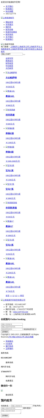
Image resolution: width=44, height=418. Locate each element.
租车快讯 (9, 34)
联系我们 (9, 9)
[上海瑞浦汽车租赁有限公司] (13, 300)
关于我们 (9, 6)
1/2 (16, 296)
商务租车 (9, 61)
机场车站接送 (11, 32)
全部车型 (9, 58)
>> (19, 296)
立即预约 (5, 332)
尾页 (22, 296)
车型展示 (9, 25)
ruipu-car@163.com (20, 312)
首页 (7, 296)
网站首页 (9, 22)
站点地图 (9, 11)
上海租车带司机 (16, 49)
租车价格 (9, 30)
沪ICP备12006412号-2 (17, 337)
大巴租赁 (9, 68)
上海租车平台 (34, 47)
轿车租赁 (9, 63)
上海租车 (14, 47)
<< (11, 296)
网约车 (8, 27)
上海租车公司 (23, 47)
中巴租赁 (9, 66)
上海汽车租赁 (29, 49)
